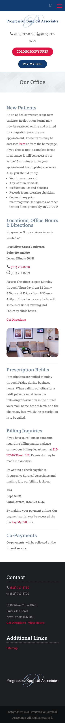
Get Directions (16, 319)
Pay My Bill (32, 64)
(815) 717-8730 (24, 34)
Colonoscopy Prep (32, 51)
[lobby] (32, 356)
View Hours (36, 623)
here (22, 144)
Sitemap (12, 648)
